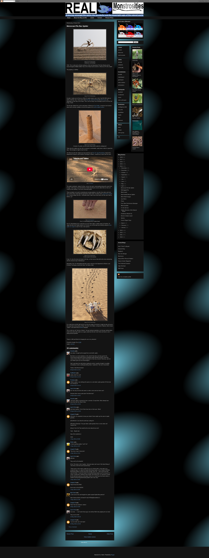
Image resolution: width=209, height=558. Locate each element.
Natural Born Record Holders (125, 258)
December (124, 168)
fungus (120, 130)
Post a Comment (73, 527)
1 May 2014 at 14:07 (75, 446)
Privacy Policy (109, 17)
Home (68, 17)
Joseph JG (73, 414)
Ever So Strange (122, 253)
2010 (121, 237)
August (123, 177)
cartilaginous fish (122, 107)
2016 (121, 161)
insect (119, 97)
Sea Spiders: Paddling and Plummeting (135, 133)
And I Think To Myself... (124, 246)
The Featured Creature (124, 263)
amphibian (121, 112)
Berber (81, 327)
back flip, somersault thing (92, 99)
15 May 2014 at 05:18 (75, 516)
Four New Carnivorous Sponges (129, 203)
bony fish (120, 109)
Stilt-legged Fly (125, 190)
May (122, 183)
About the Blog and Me (80, 17)
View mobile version (90, 537)
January (123, 227)
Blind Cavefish (124, 205)
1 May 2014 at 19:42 (75, 479)
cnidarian (120, 64)
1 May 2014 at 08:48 (75, 439)
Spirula (123, 218)
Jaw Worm (123, 199)
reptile (119, 115)
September (124, 174)
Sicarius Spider (136, 118)
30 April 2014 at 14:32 (75, 377)
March (123, 223)
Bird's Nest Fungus (126, 196)
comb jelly (120, 67)
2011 (121, 234)
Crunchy (72, 351)
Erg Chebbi (96, 105)
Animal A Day (121, 248)
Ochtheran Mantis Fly (126, 213)
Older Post (110, 534)
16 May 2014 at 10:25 (75, 523)
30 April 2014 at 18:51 (75, 395)
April (122, 186)
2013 (121, 230)
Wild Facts (121, 268)
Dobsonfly (135, 60)
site (119, 137)
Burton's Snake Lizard (126, 215)
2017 (121, 159)
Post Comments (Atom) (93, 542)
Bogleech (120, 251)
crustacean (121, 94)
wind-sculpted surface (99, 107)
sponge (120, 62)
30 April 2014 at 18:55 (75, 404)
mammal (120, 120)
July (122, 179)
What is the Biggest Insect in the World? (136, 75)
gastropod (120, 79)
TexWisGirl (73, 373)
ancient (120, 50)
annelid (120, 74)
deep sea (120, 52)
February (123, 225)
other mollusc (121, 82)
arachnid (72, 344)
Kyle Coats (73, 492)
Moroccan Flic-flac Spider (127, 187)
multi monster (121, 55)
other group (121, 132)
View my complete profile (124, 276)
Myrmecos (121, 256)
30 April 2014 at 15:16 (75, 385)
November (124, 170)
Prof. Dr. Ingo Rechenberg (98, 152)
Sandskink (91, 183)
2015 (121, 164)
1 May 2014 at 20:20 (75, 489)
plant (119, 127)
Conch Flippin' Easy (126, 220)
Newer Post (70, 534)
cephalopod (121, 77)
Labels (92, 17)
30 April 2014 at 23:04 (75, 411)
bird (119, 117)
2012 (121, 232)
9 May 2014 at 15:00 (75, 506)
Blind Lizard (124, 192)
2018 (121, 157)
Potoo (122, 201)
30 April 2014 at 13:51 (75, 369)
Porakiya (72, 380)
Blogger (112, 554)
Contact (100, 17)
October (123, 172)
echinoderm (121, 85)
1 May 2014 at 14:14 (75, 453)
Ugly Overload (121, 266)
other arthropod (122, 100)
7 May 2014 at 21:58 (75, 499)
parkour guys (104, 99)
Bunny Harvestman (137, 104)
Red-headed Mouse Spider (128, 194)
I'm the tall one (125, 207)
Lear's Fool (73, 388)
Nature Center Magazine (124, 261)
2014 (121, 166)
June (122, 181)
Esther (72, 442)
